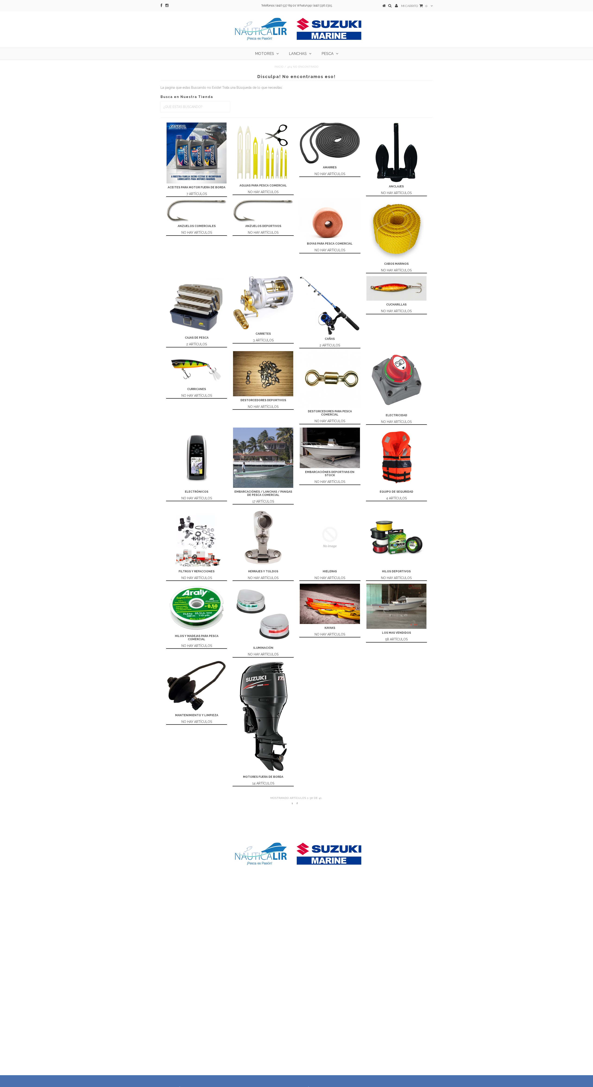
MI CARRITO (414, 6)
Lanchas (298, 53)
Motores (264, 53)
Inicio (279, 66)
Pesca (328, 53)
